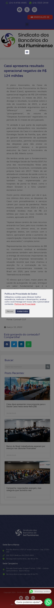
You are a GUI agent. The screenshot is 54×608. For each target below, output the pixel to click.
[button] (27, 52)
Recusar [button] (10, 311)
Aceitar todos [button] (22, 311)
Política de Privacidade (24, 304)
